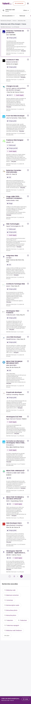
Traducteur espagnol (12, 625)
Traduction (9, 620)
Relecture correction (12, 595)
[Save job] (28, 30)
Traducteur (23, 620)
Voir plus (23, 51)
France (14, 20)
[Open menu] (28, 3)
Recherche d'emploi (6, 20)
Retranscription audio (12, 605)
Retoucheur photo (11, 610)
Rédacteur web (10, 590)
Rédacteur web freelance (14, 630)
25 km (25, 10)
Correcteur (9, 600)
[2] (21, 576)
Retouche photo (11, 615)
